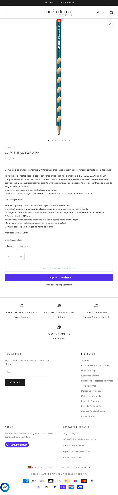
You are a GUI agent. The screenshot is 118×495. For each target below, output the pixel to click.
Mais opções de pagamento (59, 284)
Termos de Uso (88, 385)
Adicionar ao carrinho (59, 268)
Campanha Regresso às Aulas (95, 365)
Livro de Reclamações (91, 406)
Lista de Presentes (90, 375)
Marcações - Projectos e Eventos (97, 380)
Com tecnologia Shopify (72, 474)
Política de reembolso (91, 396)
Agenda (85, 360)
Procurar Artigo (88, 370)
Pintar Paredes (88, 416)
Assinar (14, 382)
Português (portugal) (73, 467)
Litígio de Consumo (90, 401)
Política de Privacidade (92, 390)
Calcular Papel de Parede (93, 411)
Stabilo (10, 147)
